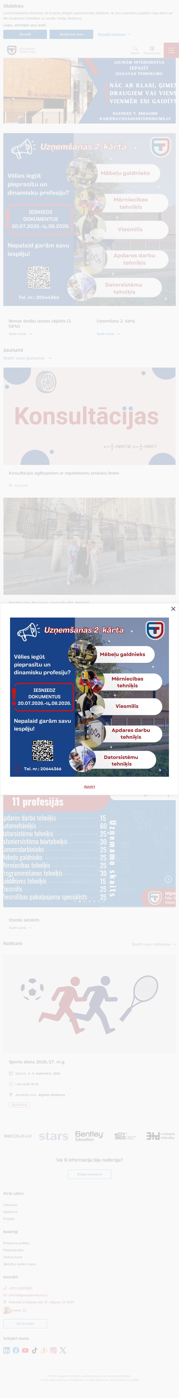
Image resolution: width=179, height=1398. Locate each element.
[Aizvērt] (173, 609)
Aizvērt (89, 786)
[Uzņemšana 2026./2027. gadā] (89, 699)
